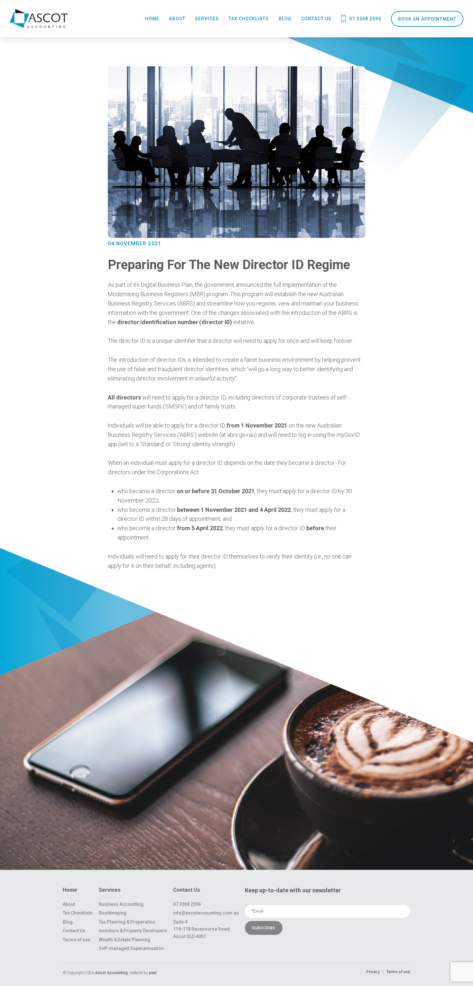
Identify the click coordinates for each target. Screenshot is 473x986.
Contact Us (316, 18)
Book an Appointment (427, 19)
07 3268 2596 (365, 18)
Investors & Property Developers (133, 930)
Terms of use (76, 939)
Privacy (373, 972)
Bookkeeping (112, 913)
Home (152, 18)
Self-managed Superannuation (131, 948)
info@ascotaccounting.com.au (206, 913)
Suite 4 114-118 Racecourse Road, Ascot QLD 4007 (201, 929)
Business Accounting (121, 904)
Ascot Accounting (111, 973)
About (177, 18)
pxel (152, 973)
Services (207, 18)
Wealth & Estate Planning (124, 939)
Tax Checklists (248, 18)
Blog (285, 18)
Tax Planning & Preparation (127, 922)
